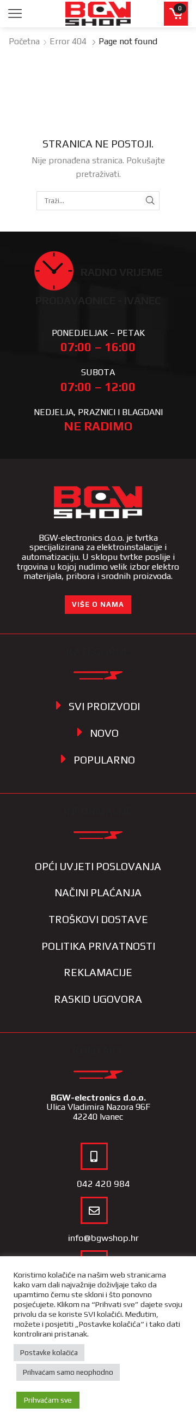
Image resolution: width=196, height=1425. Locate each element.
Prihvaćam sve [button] (48, 1400)
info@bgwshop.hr (103, 1237)
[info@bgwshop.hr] (94, 1210)
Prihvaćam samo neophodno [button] (68, 1372)
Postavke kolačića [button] (49, 1353)
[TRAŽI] (150, 200)
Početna (24, 41)
